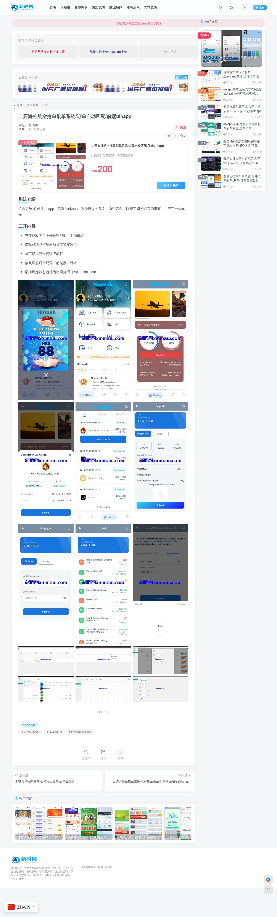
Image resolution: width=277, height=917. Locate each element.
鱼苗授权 (252, 377)
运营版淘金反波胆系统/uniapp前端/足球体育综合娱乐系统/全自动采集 (242, 237)
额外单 (236, 390)
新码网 (33, 125)
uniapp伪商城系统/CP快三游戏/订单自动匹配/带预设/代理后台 (242, 255)
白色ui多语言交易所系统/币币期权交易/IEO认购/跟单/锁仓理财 (242, 306)
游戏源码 (98, 7)
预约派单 (223, 396)
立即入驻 (181, 77)
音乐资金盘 (210, 402)
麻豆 (232, 377)
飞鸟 (255, 383)
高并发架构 (210, 383)
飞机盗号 (208, 390)
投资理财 (81, 7)
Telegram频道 (248, 95)
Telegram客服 (214, 95)
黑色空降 (208, 371)
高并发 (225, 383)
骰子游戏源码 (240, 383)
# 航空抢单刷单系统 (80, 732)
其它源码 (150, 7)
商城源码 (115, 7)
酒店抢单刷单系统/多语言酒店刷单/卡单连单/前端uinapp (242, 270)
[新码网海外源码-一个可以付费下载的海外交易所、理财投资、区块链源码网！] (24, 859)
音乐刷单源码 (229, 402)
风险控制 (223, 390)
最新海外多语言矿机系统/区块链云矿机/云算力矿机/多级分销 (242, 324)
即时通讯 (133, 7)
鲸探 (241, 377)
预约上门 (238, 396)
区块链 (65, 7)
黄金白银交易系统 (214, 377)
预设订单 (250, 390)
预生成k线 (253, 396)
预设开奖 (208, 396)
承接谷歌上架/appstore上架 (108, 51)
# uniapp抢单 (54, 732)
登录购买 (173, 185)
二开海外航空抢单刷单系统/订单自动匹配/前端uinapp (74, 116)
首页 (53, 7)
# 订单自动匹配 (31, 732)
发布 (261, 7)
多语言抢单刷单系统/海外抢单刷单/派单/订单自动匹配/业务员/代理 (242, 180)
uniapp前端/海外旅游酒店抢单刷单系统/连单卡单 (242, 287)
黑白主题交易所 (227, 371)
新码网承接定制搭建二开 (48, 51)
